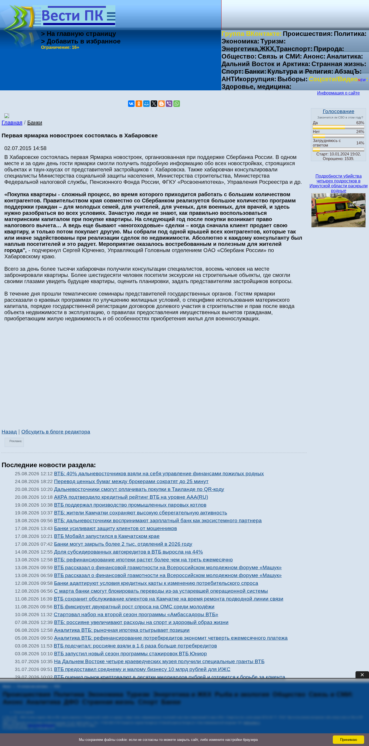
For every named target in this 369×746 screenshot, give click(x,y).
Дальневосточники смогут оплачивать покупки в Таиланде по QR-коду (139, 489)
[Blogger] (161, 103)
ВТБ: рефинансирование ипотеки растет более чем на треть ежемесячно (143, 559)
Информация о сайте (338, 93)
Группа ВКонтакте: (252, 33)
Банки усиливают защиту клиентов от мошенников (115, 528)
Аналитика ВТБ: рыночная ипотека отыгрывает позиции (122, 630)
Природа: (329, 48)
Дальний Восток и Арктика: (266, 63)
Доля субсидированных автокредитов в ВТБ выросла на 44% (128, 552)
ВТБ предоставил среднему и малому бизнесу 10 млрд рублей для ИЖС (142, 669)
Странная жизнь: (338, 63)
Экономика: (240, 41)
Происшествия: (308, 33)
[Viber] (169, 103)
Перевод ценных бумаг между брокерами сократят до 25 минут (131, 481)
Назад (9, 432)
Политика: (350, 33)
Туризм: (273, 41)
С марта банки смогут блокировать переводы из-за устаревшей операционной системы (161, 591)
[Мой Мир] (146, 103)
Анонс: (314, 56)
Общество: (239, 56)
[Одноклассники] (139, 103)
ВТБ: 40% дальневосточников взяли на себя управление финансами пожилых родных (159, 473)
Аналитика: (345, 56)
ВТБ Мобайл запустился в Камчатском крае (107, 536)
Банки (34, 123)
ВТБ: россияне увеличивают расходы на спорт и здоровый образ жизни (141, 622)
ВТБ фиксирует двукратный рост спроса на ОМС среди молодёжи (134, 606)
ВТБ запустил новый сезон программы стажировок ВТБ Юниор (130, 653)
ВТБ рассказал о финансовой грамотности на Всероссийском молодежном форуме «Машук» (168, 567)
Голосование (338, 111)
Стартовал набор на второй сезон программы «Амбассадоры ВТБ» (136, 614)
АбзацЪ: (348, 71)
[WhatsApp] (176, 103)
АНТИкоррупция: (249, 79)
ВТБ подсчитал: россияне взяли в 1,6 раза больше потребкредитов (135, 646)
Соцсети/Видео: (338, 79)
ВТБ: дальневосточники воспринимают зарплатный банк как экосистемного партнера (158, 520)
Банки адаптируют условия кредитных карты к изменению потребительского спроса (156, 583)
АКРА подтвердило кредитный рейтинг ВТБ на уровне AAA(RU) (131, 497)
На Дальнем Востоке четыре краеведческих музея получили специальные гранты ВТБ (159, 661)
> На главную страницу (78, 33)
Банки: (255, 71)
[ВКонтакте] (131, 103)
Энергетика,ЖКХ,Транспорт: (267, 48)
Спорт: (233, 71)
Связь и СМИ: (280, 56)
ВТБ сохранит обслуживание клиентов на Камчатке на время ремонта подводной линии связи (168, 599)
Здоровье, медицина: (256, 86)
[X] (154, 103)
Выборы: (292, 79)
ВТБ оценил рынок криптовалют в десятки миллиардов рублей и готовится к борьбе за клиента (169, 677)
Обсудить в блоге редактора (55, 432)
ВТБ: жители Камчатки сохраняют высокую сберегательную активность (140, 513)
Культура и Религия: (300, 71)
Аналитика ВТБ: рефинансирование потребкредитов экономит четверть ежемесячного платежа (171, 638)
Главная (12, 123)
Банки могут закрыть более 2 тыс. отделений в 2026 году (123, 544)
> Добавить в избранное (80, 41)
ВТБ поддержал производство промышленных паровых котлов (130, 505)
